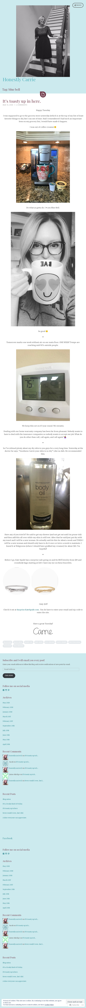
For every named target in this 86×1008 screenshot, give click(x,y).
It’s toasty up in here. (22, 101)
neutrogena (74, 642)
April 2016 (6, 744)
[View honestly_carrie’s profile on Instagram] (6, 690)
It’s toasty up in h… (31, 756)
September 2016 (9, 726)
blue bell (18, 642)
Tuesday (7, 646)
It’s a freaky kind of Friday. (13, 804)
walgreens (18, 646)
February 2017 (8, 721)
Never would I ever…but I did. (13, 813)
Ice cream (49, 642)
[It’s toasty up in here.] (43, 94)
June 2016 (6, 735)
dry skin (39, 642)
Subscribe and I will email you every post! (24, 660)
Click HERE (9, 675)
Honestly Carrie (19, 79)
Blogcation (7, 799)
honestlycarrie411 (15, 756)
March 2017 (7, 717)
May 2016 (6, 740)
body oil (28, 642)
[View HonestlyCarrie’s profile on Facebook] (3, 690)
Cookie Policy (49, 1005)
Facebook (7, 838)
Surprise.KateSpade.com (28, 610)
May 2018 (6, 703)
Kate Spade (62, 642)
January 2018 (7, 712)
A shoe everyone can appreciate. (15, 818)
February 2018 (8, 707)
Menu (79, 5)
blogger (7, 642)
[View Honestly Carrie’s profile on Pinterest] (9, 690)
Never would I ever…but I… (34, 781)
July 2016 (6, 730)
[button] (17, 581)
